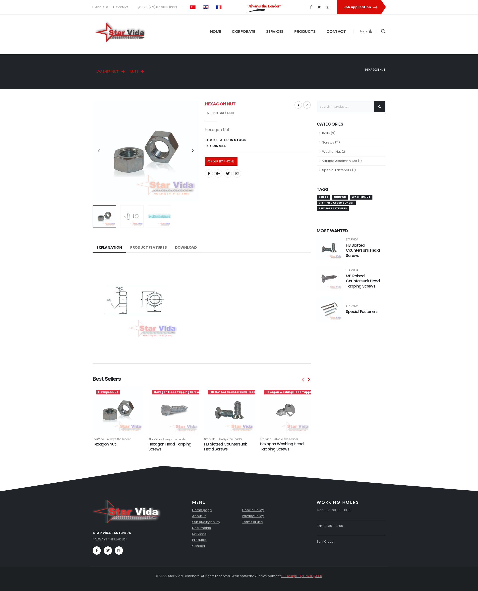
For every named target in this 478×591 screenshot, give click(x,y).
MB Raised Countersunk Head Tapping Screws (363, 281)
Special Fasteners (362, 311)
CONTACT (336, 31)
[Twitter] (319, 7)
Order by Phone (221, 161)
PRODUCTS (304, 31)
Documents (201, 527)
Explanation (109, 247)
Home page (202, 510)
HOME (215, 31)
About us (102, 7)
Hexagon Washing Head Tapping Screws (281, 446)
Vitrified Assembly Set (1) (342, 160)
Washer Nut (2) (334, 151)
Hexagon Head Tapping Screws (169, 446)
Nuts (134, 71)
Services (199, 533)
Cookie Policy (253, 510)
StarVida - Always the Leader (112, 439)
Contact (121, 7)
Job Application (358, 7)
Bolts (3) (329, 133)
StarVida (352, 239)
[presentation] (98, 151)
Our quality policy (206, 521)
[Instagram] (327, 7)
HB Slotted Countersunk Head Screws (225, 446)
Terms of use (252, 521)
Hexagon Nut (104, 444)
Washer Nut (108, 71)
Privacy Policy (253, 516)
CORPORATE (243, 31)
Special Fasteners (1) (339, 170)
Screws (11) (331, 142)
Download (186, 247)
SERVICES (275, 31)
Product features (148, 247)
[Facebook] (310, 7)
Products (199, 539)
